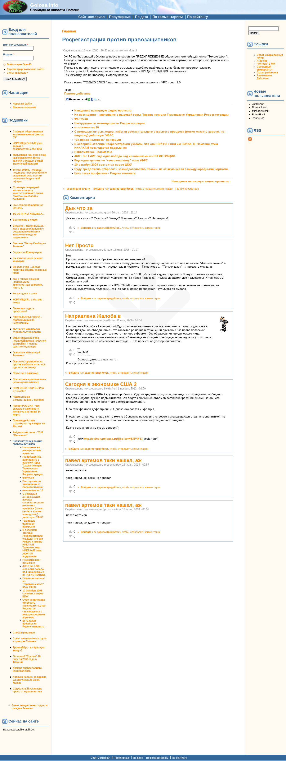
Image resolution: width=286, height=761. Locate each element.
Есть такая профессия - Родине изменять (33, 623)
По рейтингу (197, 17)
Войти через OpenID (19, 64)
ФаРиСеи (28, 477)
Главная (69, 31)
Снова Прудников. (24, 632)
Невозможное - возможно (31, 561)
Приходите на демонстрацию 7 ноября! (28, 398)
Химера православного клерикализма (27, 669)
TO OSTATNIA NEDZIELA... (28, 213)
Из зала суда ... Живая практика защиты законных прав (30, 270)
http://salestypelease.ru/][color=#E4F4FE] (113, 438)
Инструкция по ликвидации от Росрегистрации (32, 484)
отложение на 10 (32, 490)
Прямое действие (77, 93)
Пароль (8, 54)
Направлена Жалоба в (93, 316)
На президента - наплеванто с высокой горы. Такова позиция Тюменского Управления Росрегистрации (32, 465)
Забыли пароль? (17, 72)
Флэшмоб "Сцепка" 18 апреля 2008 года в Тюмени (27, 659)
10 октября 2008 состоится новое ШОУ (32, 593)
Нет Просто (79, 245)
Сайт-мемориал (91, 17)
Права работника (267, 72)
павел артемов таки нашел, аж (103, 460)
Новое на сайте (22, 103)
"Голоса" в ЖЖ (266, 63)
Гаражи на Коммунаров (27, 252)
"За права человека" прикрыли (28, 523)
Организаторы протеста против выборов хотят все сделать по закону (29, 364)
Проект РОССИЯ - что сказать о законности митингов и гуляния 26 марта (27, 410)
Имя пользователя (15, 44)
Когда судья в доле (25, 293)
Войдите (98, 188)
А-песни (262, 60)
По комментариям (167, 17)
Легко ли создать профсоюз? (23, 310)
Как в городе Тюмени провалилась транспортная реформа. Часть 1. (28, 283)
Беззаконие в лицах (25, 219)
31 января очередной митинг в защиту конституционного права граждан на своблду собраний (28, 193)
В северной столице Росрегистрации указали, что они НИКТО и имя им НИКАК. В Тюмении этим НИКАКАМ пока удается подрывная (32, 543)
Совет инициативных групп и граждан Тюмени (29, 640)
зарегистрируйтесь (122, 188)
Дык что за (78, 208)
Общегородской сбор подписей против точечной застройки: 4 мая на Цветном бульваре (29, 342)
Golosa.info (44, 5)
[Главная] (15, 12)
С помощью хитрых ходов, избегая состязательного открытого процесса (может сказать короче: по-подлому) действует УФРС (33, 505)
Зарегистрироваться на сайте (25, 69)
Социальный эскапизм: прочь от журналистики (27, 690)
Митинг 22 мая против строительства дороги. (27, 330)
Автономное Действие (264, 77)
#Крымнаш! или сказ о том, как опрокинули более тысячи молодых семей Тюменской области (29, 159)
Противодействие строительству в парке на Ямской (29, 423)
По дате (141, 17)
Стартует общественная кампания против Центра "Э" (28, 134)
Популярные (120, 17)
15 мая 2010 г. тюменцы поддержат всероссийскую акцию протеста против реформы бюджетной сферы (30, 175)
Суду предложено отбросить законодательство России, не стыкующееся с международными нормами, (33, 608)
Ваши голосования (24, 107)
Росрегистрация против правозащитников (27, 443)
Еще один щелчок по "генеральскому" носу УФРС (33, 583)
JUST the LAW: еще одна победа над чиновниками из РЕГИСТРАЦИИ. (33, 570)
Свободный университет (264, 68)
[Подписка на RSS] (250, 139)
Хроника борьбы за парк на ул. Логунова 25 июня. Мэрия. (29, 679)
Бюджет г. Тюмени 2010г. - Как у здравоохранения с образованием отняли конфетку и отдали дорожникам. (29, 231)
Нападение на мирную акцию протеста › (201, 181)
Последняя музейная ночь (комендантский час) (29, 381)
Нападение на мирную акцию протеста (31, 450)
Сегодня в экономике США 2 (101, 384)
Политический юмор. (26, 373)
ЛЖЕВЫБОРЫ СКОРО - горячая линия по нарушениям (27, 320)
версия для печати (78, 188)
